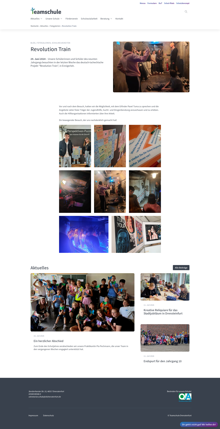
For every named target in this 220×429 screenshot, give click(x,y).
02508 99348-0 (35, 394)
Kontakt (119, 18)
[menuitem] (37, 18)
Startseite (35, 26)
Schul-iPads (169, 3)
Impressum (33, 415)
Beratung (104, 18)
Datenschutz (48, 415)
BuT (160, 3)
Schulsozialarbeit (89, 18)
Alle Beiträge (181, 267)
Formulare (152, 3)
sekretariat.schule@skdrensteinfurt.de (45, 396)
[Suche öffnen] (186, 11)
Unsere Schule (52, 18)
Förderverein (72, 18)
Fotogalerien (55, 26)
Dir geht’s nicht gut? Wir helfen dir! (199, 424)
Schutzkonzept (182, 3)
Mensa (142, 3)
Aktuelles (35, 18)
